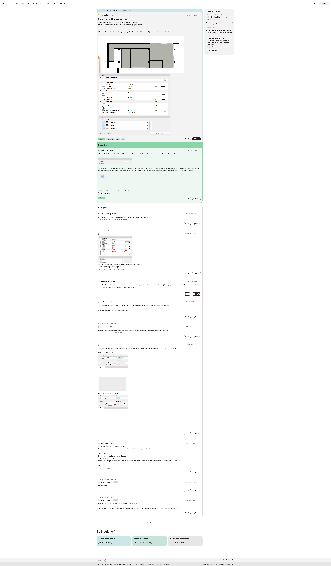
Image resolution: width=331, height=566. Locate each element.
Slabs (123, 139)
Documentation (211, 19)
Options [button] (200, 11)
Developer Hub (51, 3)
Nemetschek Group (226, 564)
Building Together (38, 3)
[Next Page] (154, 522)
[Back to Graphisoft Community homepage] (7, 3)
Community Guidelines (163, 564)
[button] (185, 138)
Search (310, 3)
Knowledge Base (25, 3)
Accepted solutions (143, 542)
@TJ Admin (101, 446)
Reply (197, 139)
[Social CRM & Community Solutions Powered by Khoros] (102, 559)
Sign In (325, 3)
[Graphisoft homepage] (226, 560)
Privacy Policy (140, 564)
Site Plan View (212, 50)
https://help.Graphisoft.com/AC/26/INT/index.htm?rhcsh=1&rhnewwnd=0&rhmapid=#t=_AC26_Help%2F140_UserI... (134, 305)
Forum (16, 3)
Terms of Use (150, 564)
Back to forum (105, 542)
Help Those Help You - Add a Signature (124, 190)
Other (117, 139)
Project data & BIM (212, 35)
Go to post (105, 193)
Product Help (62, 3)
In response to (108, 230)
